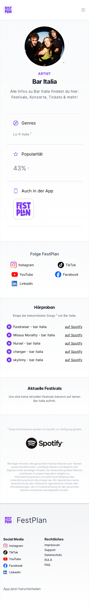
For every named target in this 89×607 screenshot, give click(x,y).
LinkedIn (15, 572)
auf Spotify (73, 327)
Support (49, 550)
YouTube (15, 559)
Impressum (52, 545)
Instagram (16, 545)
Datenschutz (53, 555)
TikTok (13, 552)
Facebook (16, 565)
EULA (48, 560)
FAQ (47, 564)
